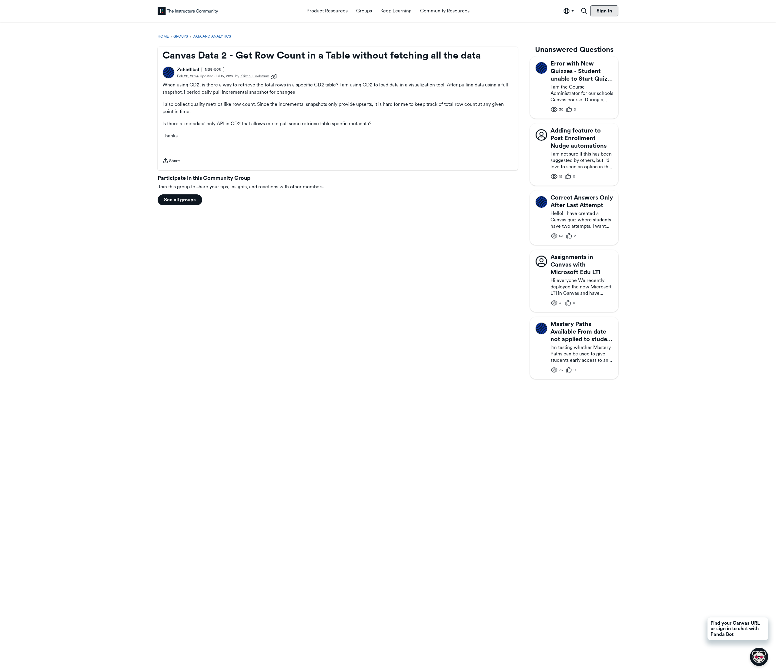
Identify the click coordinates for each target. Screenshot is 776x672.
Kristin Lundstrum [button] (254, 76)
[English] (188, 11)
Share (171, 161)
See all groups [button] (180, 200)
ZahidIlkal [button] (188, 69)
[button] (168, 72)
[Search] (584, 10)
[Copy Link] (274, 76)
